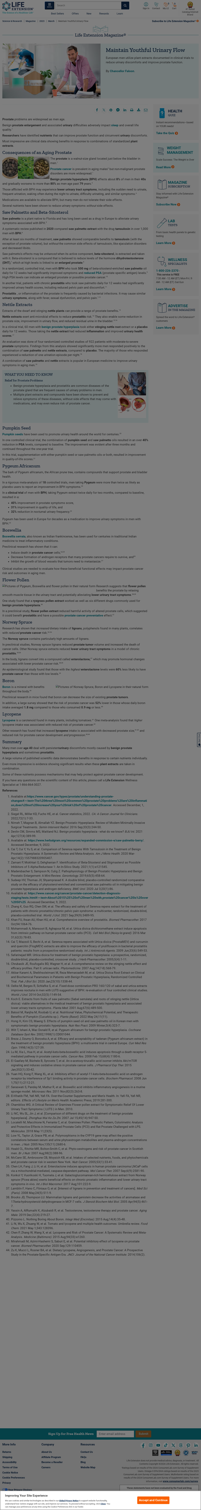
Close (103, 1504)
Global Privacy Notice (69, 1500)
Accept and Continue (153, 1500)
